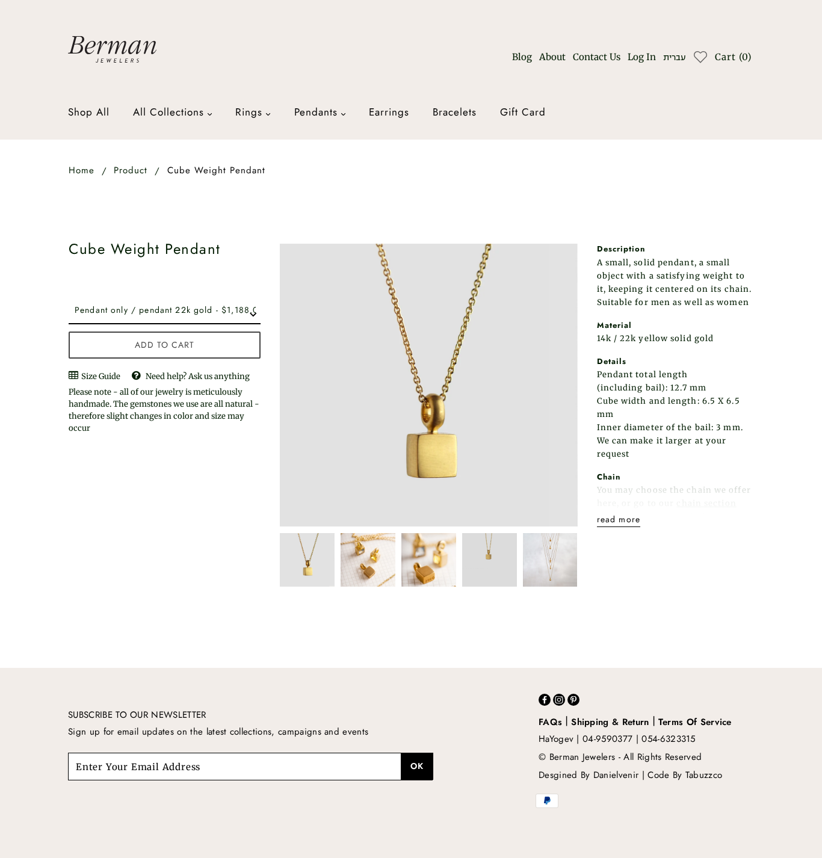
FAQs (550, 722)
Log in (642, 57)
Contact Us (596, 57)
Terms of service (695, 722)
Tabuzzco (704, 775)
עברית (674, 57)
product (130, 170)
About (552, 57)
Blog (522, 57)
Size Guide (99, 376)
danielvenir (616, 775)
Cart (733, 57)
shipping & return (610, 722)
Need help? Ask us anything (198, 376)
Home (81, 170)
